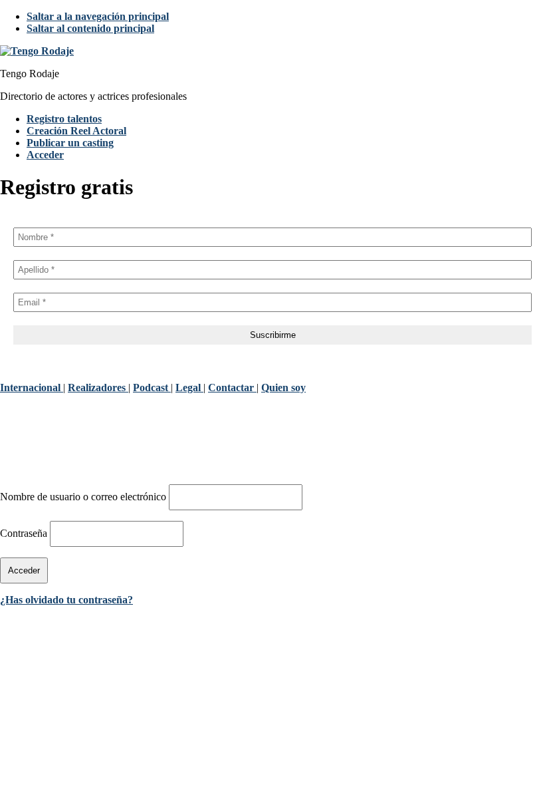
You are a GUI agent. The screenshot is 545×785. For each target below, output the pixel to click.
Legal (189, 387)
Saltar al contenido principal (90, 28)
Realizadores (98, 387)
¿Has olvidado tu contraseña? (66, 599)
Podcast (152, 387)
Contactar (232, 387)
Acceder (45, 154)
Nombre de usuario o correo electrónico (83, 496)
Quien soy (283, 387)
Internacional (31, 387)
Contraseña (23, 533)
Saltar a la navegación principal (98, 16)
